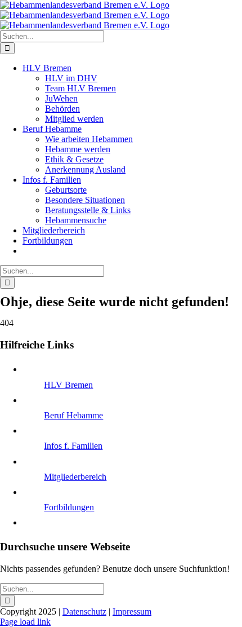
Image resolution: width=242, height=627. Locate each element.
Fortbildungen (69, 507)
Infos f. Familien (73, 446)
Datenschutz (84, 611)
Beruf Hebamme (73, 415)
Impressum (132, 611)
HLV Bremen (68, 385)
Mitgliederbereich (75, 477)
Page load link (25, 621)
